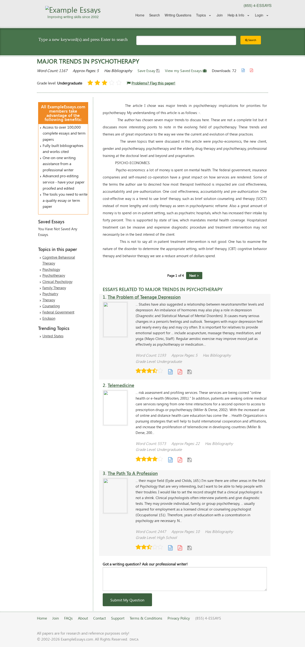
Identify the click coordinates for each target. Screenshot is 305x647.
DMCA (134, 639)
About (83, 618)
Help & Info (236, 15)
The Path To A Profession (133, 473)
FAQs (68, 618)
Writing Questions (178, 15)
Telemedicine (121, 385)
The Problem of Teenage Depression (144, 297)
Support (117, 618)
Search (154, 15)
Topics (201, 15)
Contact (99, 618)
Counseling (51, 305)
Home (139, 15)
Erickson (48, 318)
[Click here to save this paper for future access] (189, 371)
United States (52, 336)
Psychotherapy (53, 275)
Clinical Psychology (57, 281)
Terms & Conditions (146, 618)
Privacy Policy (179, 618)
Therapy (48, 299)
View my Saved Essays (184, 70)
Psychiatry (50, 293)
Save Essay (146, 70)
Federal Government (58, 312)
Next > (194, 275)
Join (220, 15)
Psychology (51, 269)
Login (259, 15)
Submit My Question (127, 599)
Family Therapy (54, 287)
